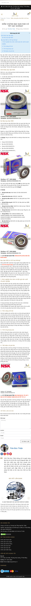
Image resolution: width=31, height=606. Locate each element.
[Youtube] (10, 453)
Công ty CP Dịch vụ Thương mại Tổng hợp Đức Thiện (13, 525)
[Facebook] (2, 453)
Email (2, 435)
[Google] (4, 453)
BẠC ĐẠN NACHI (19, 395)
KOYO (23, 255)
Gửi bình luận (25, 441)
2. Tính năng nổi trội (7, 46)
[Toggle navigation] (2, 14)
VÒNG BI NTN (18, 255)
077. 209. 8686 (16, 8)
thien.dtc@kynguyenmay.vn (10, 561)
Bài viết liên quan (15, 478)
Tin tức (8, 18)
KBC (2, 397)
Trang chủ (3, 18)
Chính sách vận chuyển (6, 541)
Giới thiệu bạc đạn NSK (7, 35)
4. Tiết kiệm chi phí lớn (8, 51)
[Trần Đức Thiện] (4, 448)
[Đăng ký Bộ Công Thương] (5, 571)
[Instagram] (7, 453)
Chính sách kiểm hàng (6, 549)
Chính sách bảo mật (5, 547)
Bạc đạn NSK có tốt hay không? (9, 40)
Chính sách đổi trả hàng (6, 543)
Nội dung (3, 418)
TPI (24, 395)
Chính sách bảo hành (6, 545)
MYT (27, 395)
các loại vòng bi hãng (7, 264)
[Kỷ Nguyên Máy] (13, 14)
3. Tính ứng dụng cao (7, 48)
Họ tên (2, 430)
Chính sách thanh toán (6, 539)
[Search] (29, 2)
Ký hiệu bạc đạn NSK (7, 37)
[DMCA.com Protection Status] (6, 534)
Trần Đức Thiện (16, 448)
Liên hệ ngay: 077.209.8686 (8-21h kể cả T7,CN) (13, 531)
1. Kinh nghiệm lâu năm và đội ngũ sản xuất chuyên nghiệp (15, 42)
